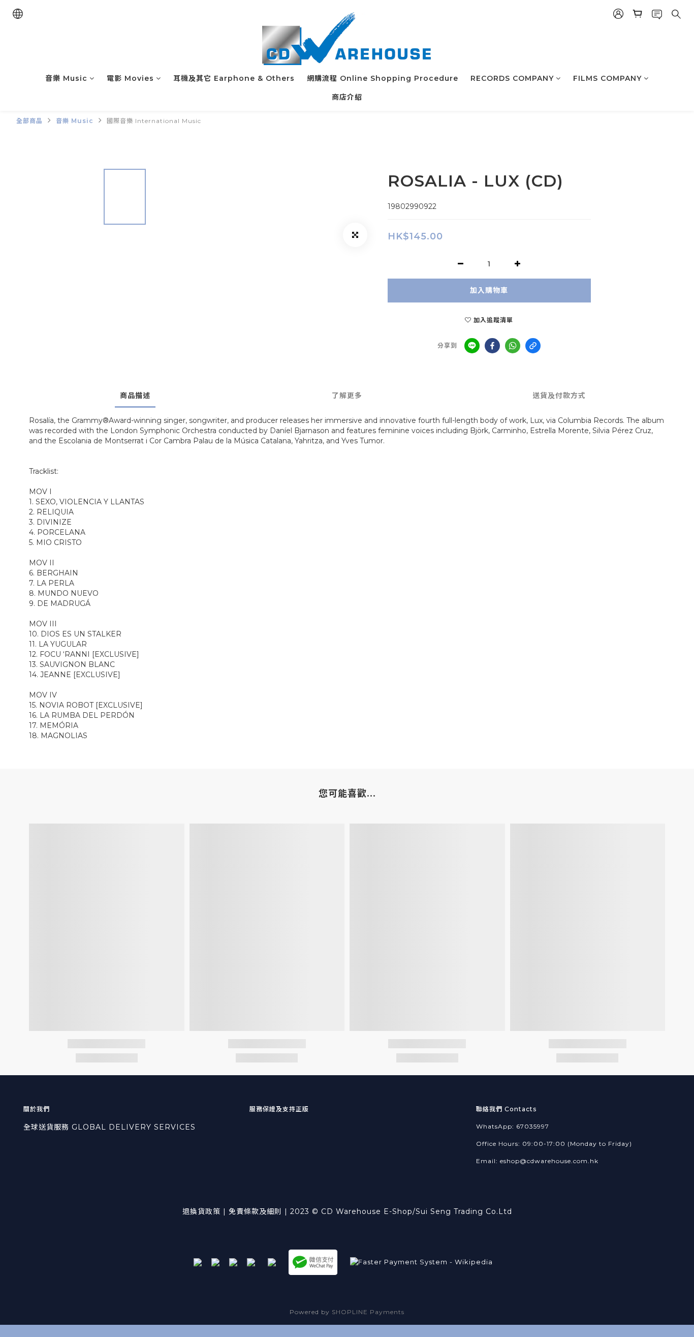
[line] (472, 345)
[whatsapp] (512, 345)
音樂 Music (66, 78)
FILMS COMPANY (607, 78)
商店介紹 (347, 97)
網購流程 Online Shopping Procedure (382, 78)
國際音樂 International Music (154, 121)
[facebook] (492, 345)
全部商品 (29, 121)
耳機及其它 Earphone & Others (234, 78)
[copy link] (533, 345)
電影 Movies (130, 78)
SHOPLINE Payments (368, 1312)
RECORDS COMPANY (512, 78)
